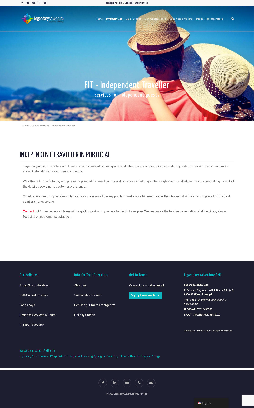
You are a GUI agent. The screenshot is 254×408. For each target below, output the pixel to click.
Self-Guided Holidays (34, 295)
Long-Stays (27, 305)
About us (80, 285)
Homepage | (190, 330)
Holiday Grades (84, 315)
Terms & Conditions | (207, 330)
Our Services (37, 125)
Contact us (30, 211)
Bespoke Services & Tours (38, 315)
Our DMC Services (32, 325)
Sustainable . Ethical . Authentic (37, 350)
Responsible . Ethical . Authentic (127, 3)
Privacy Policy (225, 330)
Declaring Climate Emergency (94, 305)
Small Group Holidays (34, 285)
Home (26, 125)
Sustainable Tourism (88, 295)
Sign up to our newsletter (145, 295)
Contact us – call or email (146, 285)
